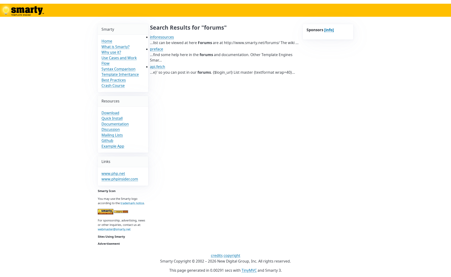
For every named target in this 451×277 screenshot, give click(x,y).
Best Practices (113, 80)
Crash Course (113, 85)
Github (107, 140)
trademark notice (132, 203)
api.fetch (157, 66)
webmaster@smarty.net (114, 229)
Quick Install (112, 118)
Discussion (110, 129)
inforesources (162, 37)
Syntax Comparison (118, 68)
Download (110, 112)
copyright (232, 255)
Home (106, 41)
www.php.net (113, 173)
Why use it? (111, 52)
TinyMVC (249, 270)
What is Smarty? (115, 46)
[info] (329, 29)
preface (156, 49)
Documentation (115, 123)
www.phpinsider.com (119, 178)
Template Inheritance (120, 74)
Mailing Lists (112, 135)
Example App (112, 146)
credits (217, 255)
